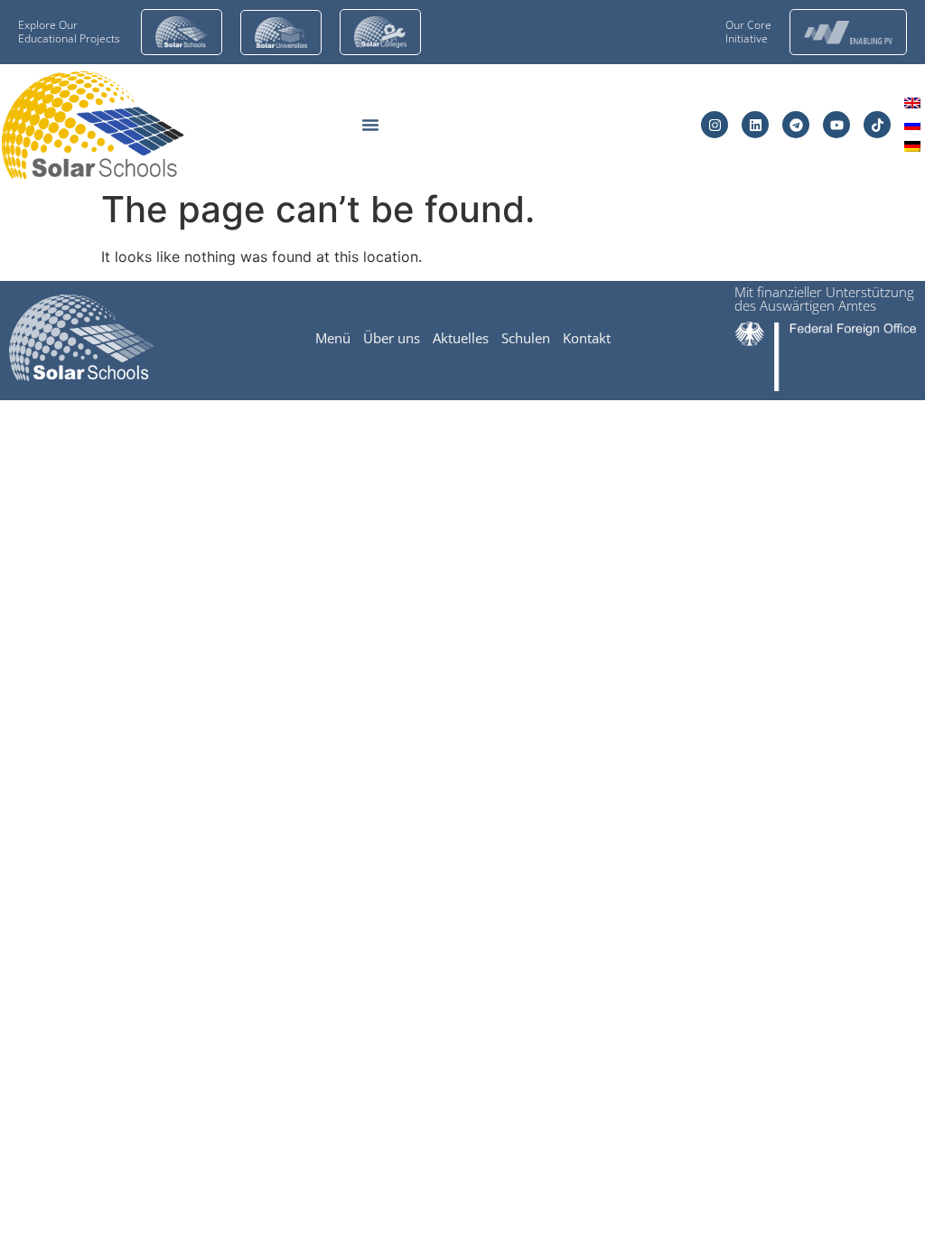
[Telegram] (795, 124)
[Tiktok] (877, 124)
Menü (332, 338)
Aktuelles (461, 338)
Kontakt (587, 338)
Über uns (391, 338)
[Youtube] (836, 124)
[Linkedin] (755, 124)
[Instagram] (714, 124)
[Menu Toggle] (370, 125)
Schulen (525, 338)
